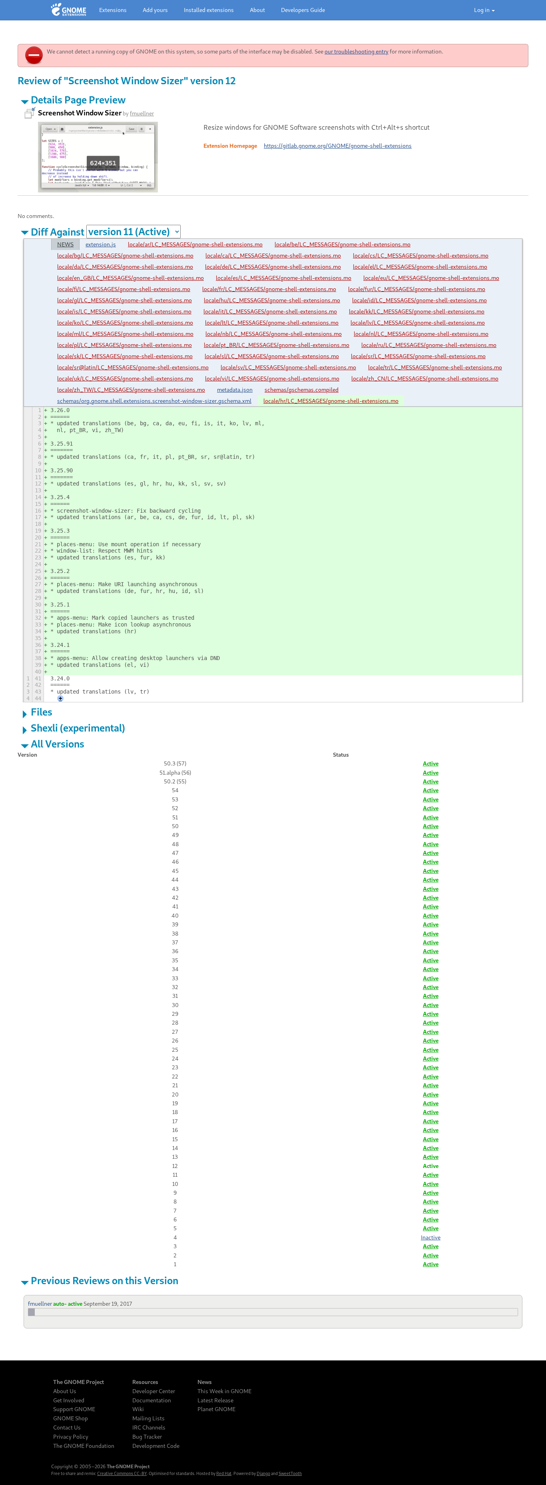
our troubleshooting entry (357, 51)
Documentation (151, 1400)
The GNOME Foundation (83, 1446)
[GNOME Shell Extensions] (68, 10)
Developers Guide (303, 9)
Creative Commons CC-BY (122, 1473)
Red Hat (223, 1473)
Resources (145, 1382)
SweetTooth (290, 1473)
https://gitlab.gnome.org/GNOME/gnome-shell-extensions (338, 145)
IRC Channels (148, 1427)
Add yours (155, 9)
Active (430, 763)
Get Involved (68, 1400)
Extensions (113, 9)
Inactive (430, 1237)
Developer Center (153, 1391)
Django (263, 1473)
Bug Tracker (147, 1436)
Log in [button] (482, 9)
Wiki (138, 1409)
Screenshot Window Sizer (80, 112)
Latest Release (215, 1400)
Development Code (155, 1446)
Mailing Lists (148, 1418)
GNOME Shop (70, 1418)
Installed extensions (209, 9)
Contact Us (67, 1427)
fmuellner (142, 113)
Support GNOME (74, 1409)
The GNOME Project (78, 1382)
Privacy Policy (70, 1436)
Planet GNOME (216, 1409)
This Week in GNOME (224, 1391)
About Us (64, 1391)
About (257, 9)
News (204, 1382)
